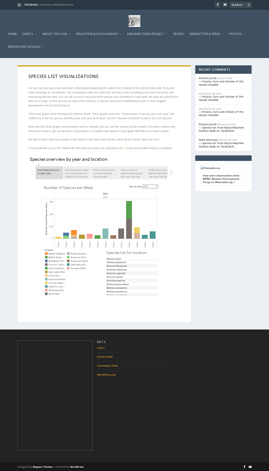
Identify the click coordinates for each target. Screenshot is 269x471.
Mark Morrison (208, 140)
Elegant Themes (43, 466)
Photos (235, 34)
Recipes (178, 34)
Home (12, 34)
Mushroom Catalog (24, 47)
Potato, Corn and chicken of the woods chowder (221, 83)
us (124, 148)
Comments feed (107, 365)
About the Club (54, 34)
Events (27, 34)
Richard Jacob (207, 78)
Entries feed (105, 356)
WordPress (77, 466)
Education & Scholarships (97, 34)
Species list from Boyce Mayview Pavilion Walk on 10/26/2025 (221, 129)
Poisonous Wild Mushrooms (56, 4)
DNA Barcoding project (145, 34)
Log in (101, 347)
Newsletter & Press (205, 34)
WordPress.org (106, 374)
